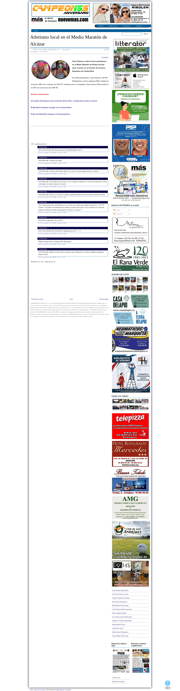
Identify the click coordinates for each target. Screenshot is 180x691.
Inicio (36, 31)
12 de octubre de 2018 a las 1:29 (51, 244)
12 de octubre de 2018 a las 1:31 (51, 257)
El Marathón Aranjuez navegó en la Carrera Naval (51, 107)
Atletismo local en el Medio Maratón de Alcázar (68, 40)
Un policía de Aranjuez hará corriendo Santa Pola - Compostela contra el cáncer (64, 101)
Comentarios (119, 214)
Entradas (117, 210)
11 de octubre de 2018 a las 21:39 (52, 212)
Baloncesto (113, 26)
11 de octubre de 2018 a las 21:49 (52, 233)
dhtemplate (68, 689)
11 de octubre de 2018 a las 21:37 (52, 163)
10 (107, 49)
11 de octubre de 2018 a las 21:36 (52, 152)
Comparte (105, 57)
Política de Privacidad (118, 681)
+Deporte (139, 26)
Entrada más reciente (37, 299)
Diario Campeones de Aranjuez (37, 689)
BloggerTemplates (60, 689)
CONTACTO (116, 678)
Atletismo (126, 26)
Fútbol (101, 26)
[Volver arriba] (167, 685)
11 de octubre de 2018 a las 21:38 (52, 187)
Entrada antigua (103, 299)
